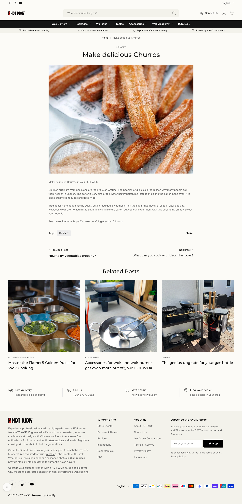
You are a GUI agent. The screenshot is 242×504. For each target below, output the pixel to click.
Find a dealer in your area (205, 394)
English (226, 3)
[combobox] (121, 13)
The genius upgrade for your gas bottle (197, 363)
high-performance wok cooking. (70, 471)
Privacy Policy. (178, 456)
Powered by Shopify (43, 495)
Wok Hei (50, 454)
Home (105, 37)
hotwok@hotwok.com (144, 394)
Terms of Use (213, 452)
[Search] (174, 13)
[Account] (224, 13)
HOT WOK (24, 495)
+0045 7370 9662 (83, 394)
